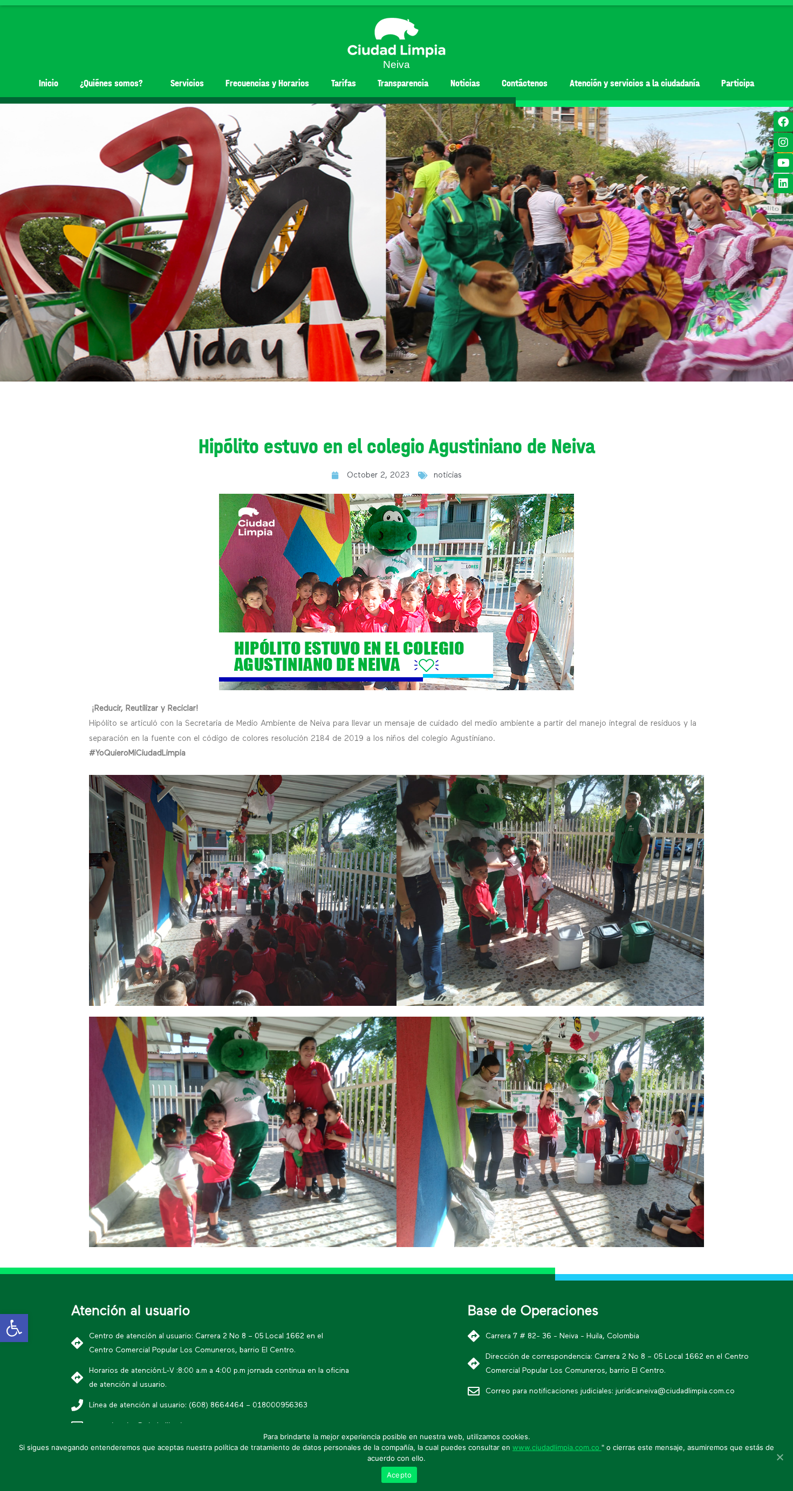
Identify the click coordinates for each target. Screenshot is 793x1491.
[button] (382, 371)
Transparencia (403, 83)
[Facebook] (783, 122)
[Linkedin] (783, 183)
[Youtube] (783, 163)
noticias (448, 475)
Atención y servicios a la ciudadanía (635, 83)
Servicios (187, 83)
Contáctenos (525, 83)
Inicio (48, 83)
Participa (737, 83)
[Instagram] (783, 142)
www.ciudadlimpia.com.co (556, 1447)
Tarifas (343, 83)
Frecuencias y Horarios (267, 83)
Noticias (465, 83)
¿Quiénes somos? (111, 83)
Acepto (399, 1474)
